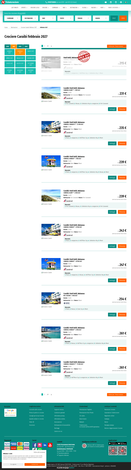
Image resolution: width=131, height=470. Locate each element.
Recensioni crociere (110, 409)
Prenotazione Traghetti (85, 409)
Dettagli (112, 109)
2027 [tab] (14, 46)
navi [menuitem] (64, 7)
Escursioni (32, 425)
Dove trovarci (83, 419)
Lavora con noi (58, 431)
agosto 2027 (20, 63)
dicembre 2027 (30, 71)
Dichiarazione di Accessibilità (62, 425)
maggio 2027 (20, 58)
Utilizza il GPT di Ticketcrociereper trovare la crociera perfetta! (95, 445)
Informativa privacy (59, 416)
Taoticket (71, 468)
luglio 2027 (9, 63)
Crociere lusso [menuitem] (34, 7)
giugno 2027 (30, 58)
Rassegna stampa (109, 425)
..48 (47, 46)
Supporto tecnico (59, 409)
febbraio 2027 (20, 52)
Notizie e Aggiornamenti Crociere (113, 428)
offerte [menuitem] (23, 7)
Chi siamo (82, 416)
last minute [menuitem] (14, 7)
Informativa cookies (59, 419)
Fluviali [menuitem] (84, 7)
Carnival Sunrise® (69, 158)
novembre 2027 (20, 71)
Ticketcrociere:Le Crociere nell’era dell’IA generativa (89, 426)
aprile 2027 (9, 58)
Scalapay (107, 419)
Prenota (122, 109)
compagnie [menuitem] (55, 7)
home (6, 27)
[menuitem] (105, 2)
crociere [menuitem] (44, 7)
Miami (72, 129)
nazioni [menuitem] (93, 7)
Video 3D (31, 422)
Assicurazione (58, 422)
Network (81, 422)
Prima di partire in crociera (36, 413)
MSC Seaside (67, 295)
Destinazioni (14, 27)
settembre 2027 (31, 64)
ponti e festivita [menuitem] (113, 7)
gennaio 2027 (9, 52)
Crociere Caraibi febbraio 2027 (29, 27)
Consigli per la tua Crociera (36, 416)
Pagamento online (109, 416)
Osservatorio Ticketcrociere (112, 413)
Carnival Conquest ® (69, 124)
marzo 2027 (31, 51)
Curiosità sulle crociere (35, 409)
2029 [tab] (26, 46)
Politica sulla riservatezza (39, 452)
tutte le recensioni (10, 415)
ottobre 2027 (9, 71)
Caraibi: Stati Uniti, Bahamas (74, 88)
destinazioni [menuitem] (73, 7)
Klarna (106, 422)
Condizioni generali (59, 413)
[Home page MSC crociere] (66, 303)
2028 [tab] (20, 46)
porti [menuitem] (102, 7)
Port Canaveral (74, 95)
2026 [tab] (7, 46)
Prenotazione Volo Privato (86, 413)
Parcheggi (56, 428)
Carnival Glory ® (68, 90)
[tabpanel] (20, 62)
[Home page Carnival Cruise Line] (68, 97)
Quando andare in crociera (36, 419)
